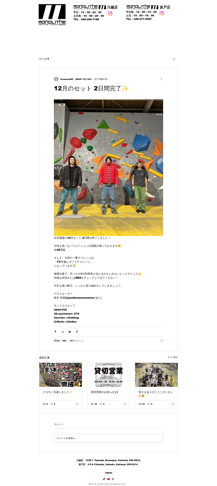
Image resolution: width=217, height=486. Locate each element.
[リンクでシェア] (77, 331)
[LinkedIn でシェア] (69, 331)
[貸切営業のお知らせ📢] (108, 375)
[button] (174, 59)
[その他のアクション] (161, 79)
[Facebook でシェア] (55, 331)
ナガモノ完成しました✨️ (58, 392)
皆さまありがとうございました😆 (156, 394)
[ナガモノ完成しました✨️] (60, 375)
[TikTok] (104, 479)
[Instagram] (110, 13)
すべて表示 (173, 357)
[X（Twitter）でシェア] (62, 331)
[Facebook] (112, 479)
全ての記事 (44, 59)
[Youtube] (108, 479)
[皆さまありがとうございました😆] (156, 375)
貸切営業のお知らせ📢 (104, 392)
